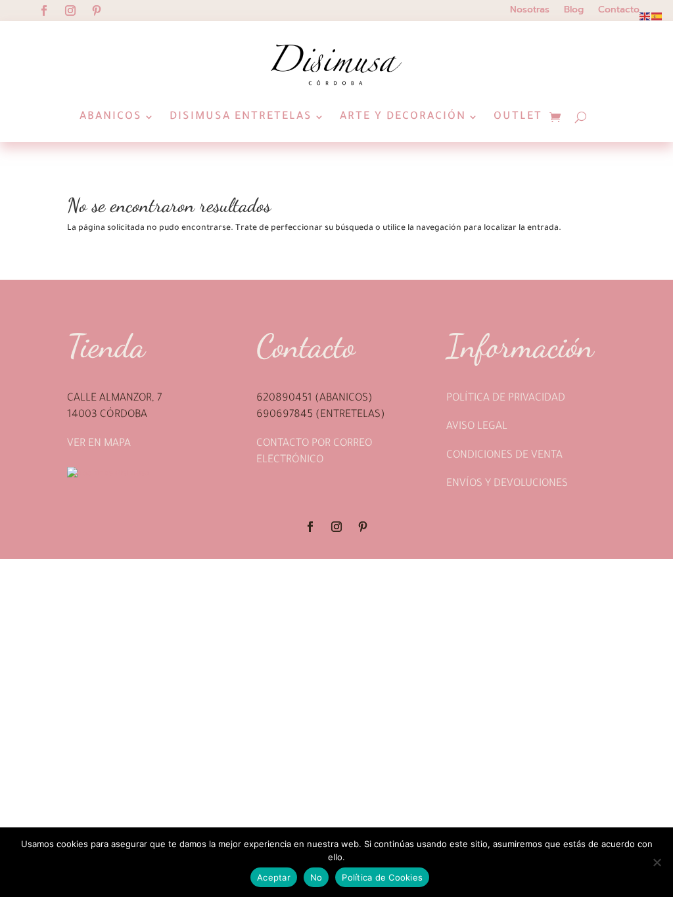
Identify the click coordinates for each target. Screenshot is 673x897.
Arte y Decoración (403, 117)
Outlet (518, 117)
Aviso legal (476, 427)
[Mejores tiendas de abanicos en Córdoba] (108, 474)
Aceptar (273, 877)
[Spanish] (657, 17)
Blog (574, 10)
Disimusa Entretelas (241, 117)
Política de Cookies (382, 877)
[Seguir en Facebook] (44, 10)
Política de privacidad (505, 399)
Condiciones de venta (504, 456)
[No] (656, 862)
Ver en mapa (99, 444)
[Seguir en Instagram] (70, 10)
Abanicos (111, 117)
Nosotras (529, 10)
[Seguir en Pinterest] (96, 10)
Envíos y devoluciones (507, 484)
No (316, 877)
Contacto (618, 10)
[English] (645, 17)
